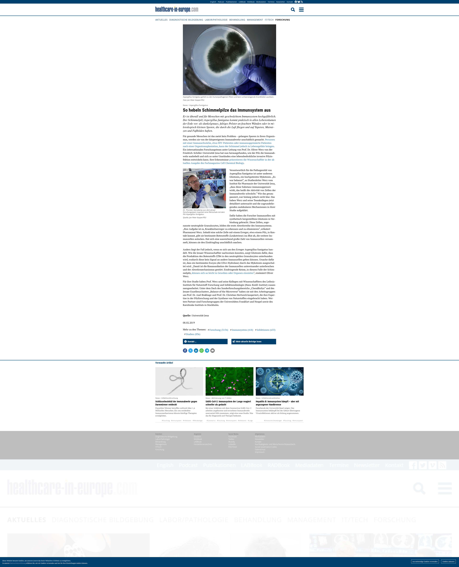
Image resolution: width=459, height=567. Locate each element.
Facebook (232, 436)
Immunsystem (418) (242, 329)
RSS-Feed (232, 447)
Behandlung (237, 19)
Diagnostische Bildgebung (186, 19)
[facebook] (296, 2)
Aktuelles (161, 19)
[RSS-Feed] (302, 2)
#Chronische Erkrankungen (273, 421)
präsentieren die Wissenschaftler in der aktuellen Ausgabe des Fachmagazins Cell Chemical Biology (229, 161)
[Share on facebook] (185, 350)
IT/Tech (269, 19)
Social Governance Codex (266, 447)
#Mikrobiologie (197, 421)
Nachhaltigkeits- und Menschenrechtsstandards (275, 444)
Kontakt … (191, 341)
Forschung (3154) (218, 329)
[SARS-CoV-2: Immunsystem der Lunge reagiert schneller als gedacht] (229, 381)
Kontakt (290, 2)
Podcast (221, 2)
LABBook (242, 2)
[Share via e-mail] (212, 350)
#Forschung (166, 421)
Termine (271, 2)
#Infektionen (187, 421)
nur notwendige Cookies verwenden (425, 561)
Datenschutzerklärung (18, 563)
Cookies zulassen (448, 561)
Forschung (282, 19)
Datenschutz (260, 449)
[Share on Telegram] (207, 350)
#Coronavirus (211, 421)
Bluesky (231, 441)
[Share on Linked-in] (196, 350)
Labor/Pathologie (216, 19)
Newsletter (280, 2)
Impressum (260, 452)
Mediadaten (261, 2)
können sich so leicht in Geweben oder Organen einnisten (223, 273)
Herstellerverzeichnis (203, 444)
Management (255, 19)
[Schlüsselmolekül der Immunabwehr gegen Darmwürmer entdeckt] (179, 381)
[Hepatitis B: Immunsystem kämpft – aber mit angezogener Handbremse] (280, 381)
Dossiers (197, 436)
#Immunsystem (176, 421)
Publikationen (231, 2)
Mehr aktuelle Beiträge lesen (248, 341)
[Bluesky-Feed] (299, 2)
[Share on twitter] (190, 350)
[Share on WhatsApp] (201, 350)
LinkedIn (232, 444)
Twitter (231, 439)
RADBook (250, 2)
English (213, 2)
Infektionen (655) (266, 329)
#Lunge (250, 421)
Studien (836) (193, 334)
